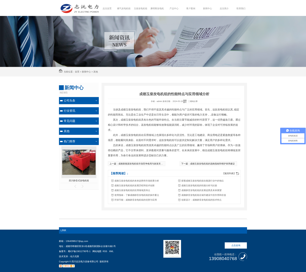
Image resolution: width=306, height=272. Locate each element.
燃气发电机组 (124, 8)
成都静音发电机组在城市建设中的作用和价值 (203, 195)
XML (111, 251)
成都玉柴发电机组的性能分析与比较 (199, 185)
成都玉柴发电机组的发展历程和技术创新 (134, 185)
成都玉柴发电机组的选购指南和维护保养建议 (212, 163)
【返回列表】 (229, 173)
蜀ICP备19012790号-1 (79, 251)
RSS (105, 251)
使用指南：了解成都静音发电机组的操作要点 (136, 195)
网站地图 (96, 251)
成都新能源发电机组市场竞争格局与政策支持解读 (143, 163)
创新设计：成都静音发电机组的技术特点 (201, 200)
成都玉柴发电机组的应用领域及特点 (132, 190)
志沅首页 (107, 8)
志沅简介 (224, 8)
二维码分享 (193, 101)
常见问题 (69, 121)
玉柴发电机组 (140, 8)
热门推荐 (69, 141)
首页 (77, 71)
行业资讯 (69, 110)
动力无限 (74, 256)
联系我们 (241, 8)
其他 (95, 71)
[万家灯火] (67, 266)
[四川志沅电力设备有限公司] (80, 11)
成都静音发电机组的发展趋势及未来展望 (201, 190)
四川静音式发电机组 (79, 180)
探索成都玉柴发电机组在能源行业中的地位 (202, 180)
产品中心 (174, 8)
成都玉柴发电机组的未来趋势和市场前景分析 (136, 180)
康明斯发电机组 (158, 8)
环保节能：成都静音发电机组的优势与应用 (135, 200)
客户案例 (190, 8)
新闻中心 (207, 8)
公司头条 (69, 100)
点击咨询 (235, 245)
